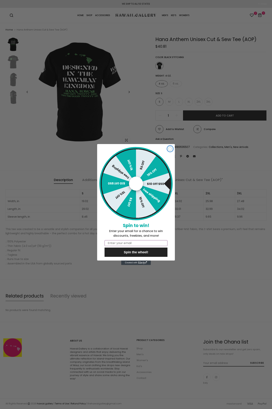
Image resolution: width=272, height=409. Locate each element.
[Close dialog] (170, 149)
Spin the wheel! (136, 252)
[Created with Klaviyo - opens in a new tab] (136, 263)
